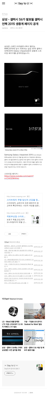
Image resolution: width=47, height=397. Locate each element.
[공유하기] (13, 234)
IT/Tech (7, 242)
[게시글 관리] (15, 234)
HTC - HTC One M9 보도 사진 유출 (15, 283)
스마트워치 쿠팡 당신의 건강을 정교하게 (23, 200)
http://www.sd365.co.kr (16, 213)
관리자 (31, 393)
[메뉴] (3, 3)
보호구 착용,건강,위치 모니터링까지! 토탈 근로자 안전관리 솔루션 (17, 220)
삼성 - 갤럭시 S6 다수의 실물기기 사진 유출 (17, 276)
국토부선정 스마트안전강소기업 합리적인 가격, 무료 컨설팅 (16, 216)
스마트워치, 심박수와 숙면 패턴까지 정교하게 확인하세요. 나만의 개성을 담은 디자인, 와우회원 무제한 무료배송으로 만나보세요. (23, 204)
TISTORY (24, 393)
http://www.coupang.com (16, 196)
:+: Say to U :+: (23, 3)
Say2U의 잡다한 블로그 (12, 369)
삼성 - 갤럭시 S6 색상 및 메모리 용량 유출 (17, 273)
